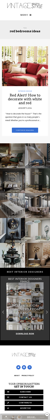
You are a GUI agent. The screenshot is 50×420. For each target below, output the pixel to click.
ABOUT (17, 375)
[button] (47, 312)
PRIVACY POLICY (28, 375)
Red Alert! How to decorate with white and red (25, 99)
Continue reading (25, 130)
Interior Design (25, 91)
